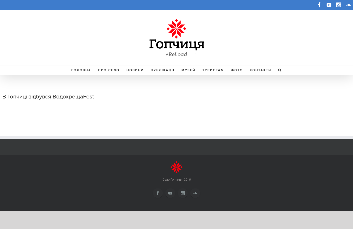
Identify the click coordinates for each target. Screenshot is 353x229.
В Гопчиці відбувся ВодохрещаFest (48, 96)
